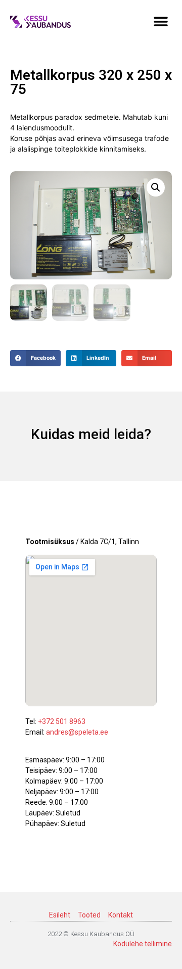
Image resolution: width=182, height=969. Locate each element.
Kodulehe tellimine (142, 944)
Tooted (89, 915)
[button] (160, 21)
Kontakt (120, 915)
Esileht (59, 915)
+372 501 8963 (61, 721)
